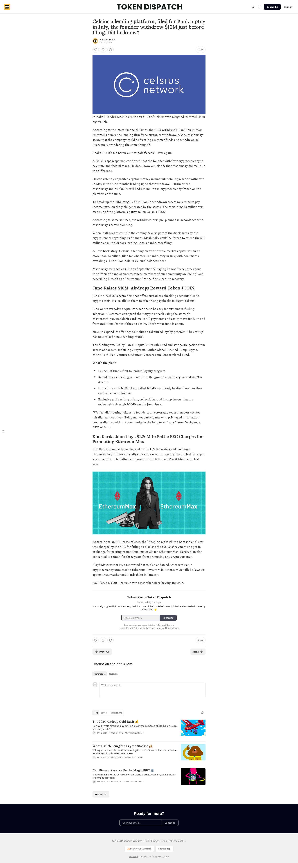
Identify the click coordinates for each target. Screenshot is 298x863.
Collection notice (177, 840)
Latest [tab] (104, 712)
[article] (149, 729)
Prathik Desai (135, 757)
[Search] (253, 7)
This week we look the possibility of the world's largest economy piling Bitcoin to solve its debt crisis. (134, 776)
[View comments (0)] (103, 50)
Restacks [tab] (112, 674)
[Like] (96, 50)
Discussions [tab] (116, 712)
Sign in (288, 6)
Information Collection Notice (148, 628)
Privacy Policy (172, 628)
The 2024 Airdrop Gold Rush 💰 (116, 721)
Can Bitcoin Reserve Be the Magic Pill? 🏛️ (123, 770)
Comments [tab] (99, 674)
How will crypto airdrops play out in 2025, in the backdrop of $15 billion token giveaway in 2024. (135, 727)
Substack (133, 856)
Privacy (154, 840)
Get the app (164, 848)
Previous (104, 651)
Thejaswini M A (136, 733)
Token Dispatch (107, 39)
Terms (163, 840)
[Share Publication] (260, 7)
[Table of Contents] (3, 432)
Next (196, 651)
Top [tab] (96, 712)
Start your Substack (140, 848)
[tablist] (106, 674)
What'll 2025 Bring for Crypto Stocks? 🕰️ (123, 746)
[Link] (88, 288)
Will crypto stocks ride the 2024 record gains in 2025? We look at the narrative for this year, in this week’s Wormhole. (134, 752)
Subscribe (272, 6)
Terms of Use (164, 625)
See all (99, 794)
